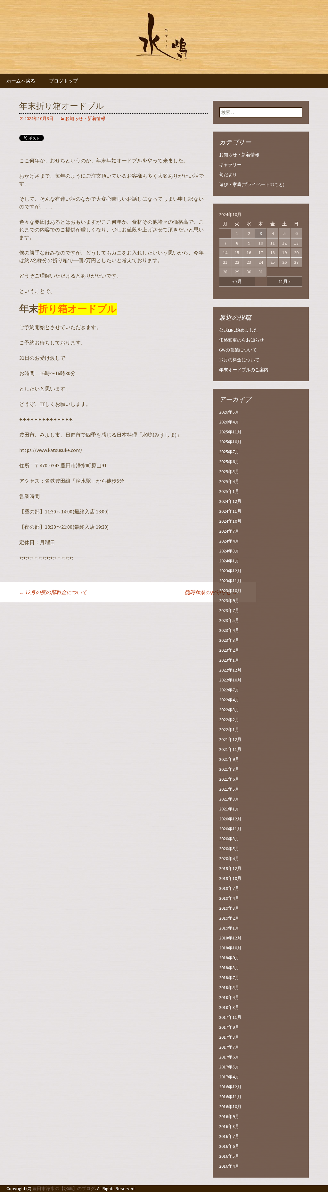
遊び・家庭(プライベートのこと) (251, 184)
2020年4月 (229, 858)
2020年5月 (229, 848)
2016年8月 (229, 1126)
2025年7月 (229, 452)
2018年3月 (229, 1007)
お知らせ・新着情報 (85, 118)
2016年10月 (230, 1106)
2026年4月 (229, 422)
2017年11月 (230, 1017)
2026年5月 (229, 412)
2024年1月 (229, 561)
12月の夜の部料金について (53, 592)
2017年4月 (229, 1077)
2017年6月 (229, 1057)
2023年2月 (229, 650)
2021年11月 (230, 749)
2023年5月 (229, 620)
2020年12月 (230, 819)
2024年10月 (230, 521)
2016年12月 (230, 1087)
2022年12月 (230, 670)
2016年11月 (230, 1096)
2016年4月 (229, 1166)
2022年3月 (229, 710)
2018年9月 (229, 958)
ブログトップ (63, 81)
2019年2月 (229, 918)
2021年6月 (229, 779)
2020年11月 (230, 829)
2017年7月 (229, 1047)
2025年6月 (229, 461)
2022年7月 (229, 690)
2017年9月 (229, 1027)
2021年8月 (229, 769)
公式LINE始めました (238, 330)
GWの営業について (238, 350)
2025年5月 (229, 471)
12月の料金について (239, 360)
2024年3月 (229, 551)
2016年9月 (229, 1116)
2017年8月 (229, 1037)
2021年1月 (229, 809)
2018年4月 (229, 997)
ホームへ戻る (20, 81)
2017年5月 (229, 1067)
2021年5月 (229, 789)
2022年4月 (229, 700)
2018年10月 (230, 948)
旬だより (228, 174)
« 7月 (237, 281)
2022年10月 (230, 680)
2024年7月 (229, 531)
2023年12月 (230, 571)
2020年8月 (229, 839)
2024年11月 (230, 511)
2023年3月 (229, 640)
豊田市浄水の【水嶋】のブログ (63, 1188)
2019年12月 (230, 868)
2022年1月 (229, 729)
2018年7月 (229, 977)
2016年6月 (229, 1146)
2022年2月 (229, 719)
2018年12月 (230, 938)
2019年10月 (230, 878)
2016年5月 (229, 1156)
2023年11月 (230, 581)
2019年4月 (229, 898)
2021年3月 (229, 799)
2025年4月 (229, 481)
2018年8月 (229, 968)
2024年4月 (229, 541)
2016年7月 (229, 1136)
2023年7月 (229, 610)
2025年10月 (230, 442)
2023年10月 (230, 590)
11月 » (285, 281)
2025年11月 (230, 432)
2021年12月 (230, 739)
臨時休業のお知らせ (211, 592)
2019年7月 (229, 888)
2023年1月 (229, 660)
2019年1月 (229, 928)
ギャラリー (230, 164)
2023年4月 (229, 630)
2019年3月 (229, 908)
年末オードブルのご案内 (243, 370)
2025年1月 (229, 491)
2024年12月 (230, 501)
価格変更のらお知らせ (241, 340)
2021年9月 (229, 759)
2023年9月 (229, 600)
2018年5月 (229, 987)
